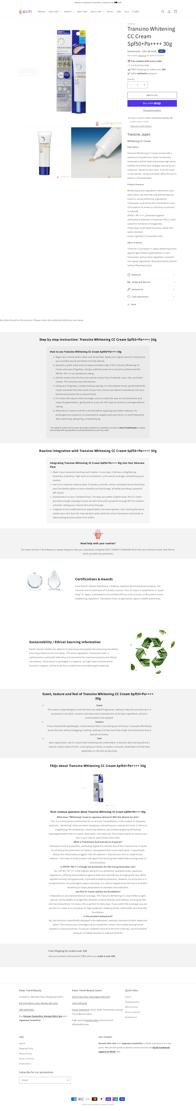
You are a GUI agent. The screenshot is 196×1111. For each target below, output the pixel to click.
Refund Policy (131, 1007)
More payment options (152, 110)
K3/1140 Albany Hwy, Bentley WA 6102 (38, 1003)
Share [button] (133, 304)
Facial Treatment (80, 1009)
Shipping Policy (132, 1002)
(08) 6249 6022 (26, 1009)
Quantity (131, 79)
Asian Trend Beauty (93, 1104)
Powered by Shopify (107, 1104)
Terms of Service (132, 1012)
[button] (54, 12)
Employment (131, 1017)
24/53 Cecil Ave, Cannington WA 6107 (91, 996)
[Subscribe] (67, 1080)
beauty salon (92, 1020)
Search (128, 997)
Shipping (142, 55)
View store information (141, 126)
